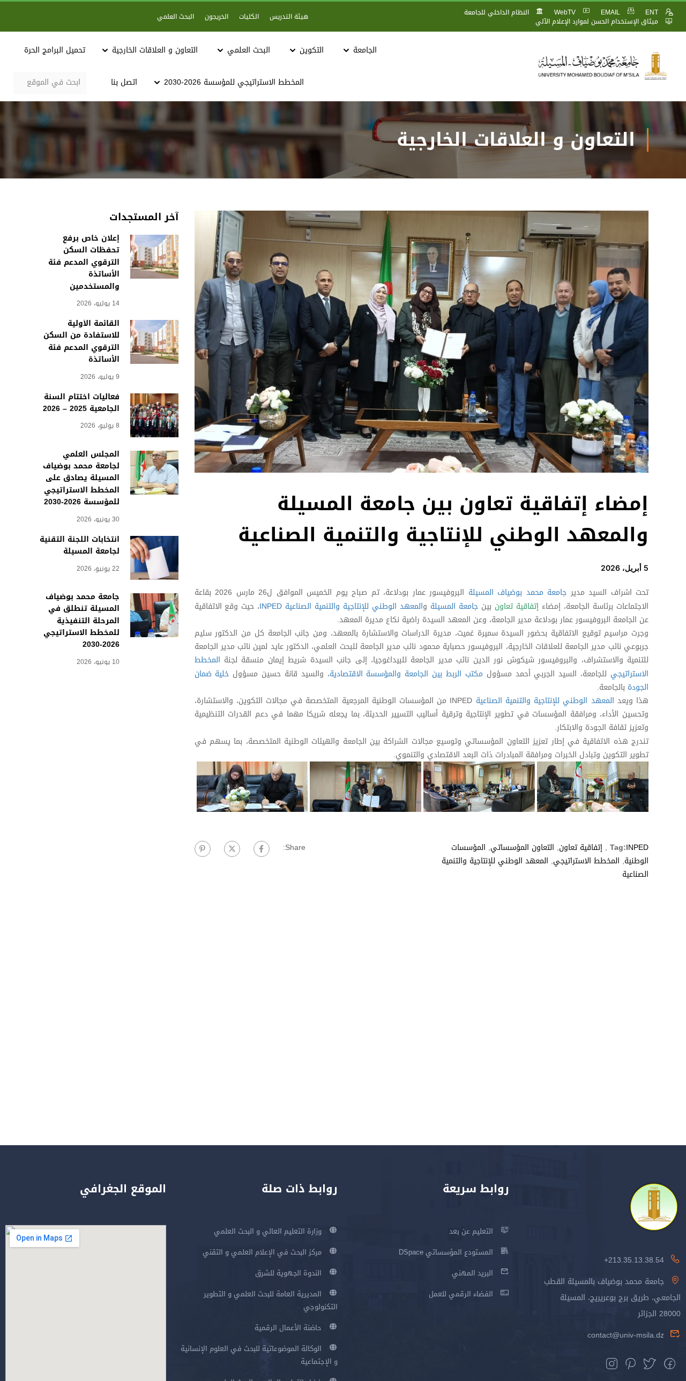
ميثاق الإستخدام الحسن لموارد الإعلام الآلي (596, 21)
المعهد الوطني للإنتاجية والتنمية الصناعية (354, 606)
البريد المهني (472, 1273)
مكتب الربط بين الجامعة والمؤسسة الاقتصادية (406, 674)
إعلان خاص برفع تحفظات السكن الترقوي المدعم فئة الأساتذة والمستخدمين (84, 262)
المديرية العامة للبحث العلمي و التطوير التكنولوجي (271, 1300)
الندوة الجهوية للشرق (288, 1273)
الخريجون (216, 17)
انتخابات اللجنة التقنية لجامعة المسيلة (80, 545)
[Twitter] (232, 849)
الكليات (249, 17)
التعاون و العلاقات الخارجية (155, 50)
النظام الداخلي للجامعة (496, 12)
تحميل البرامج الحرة (54, 50)
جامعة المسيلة (454, 606)
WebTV (565, 12)
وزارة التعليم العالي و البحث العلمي (268, 1231)
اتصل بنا (124, 82)
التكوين (312, 50)
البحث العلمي (175, 17)
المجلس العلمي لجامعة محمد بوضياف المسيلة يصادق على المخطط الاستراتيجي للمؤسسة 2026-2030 (81, 478)
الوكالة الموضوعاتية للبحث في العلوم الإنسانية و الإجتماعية (259, 1355)
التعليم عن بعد (471, 1231)
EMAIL (610, 12)
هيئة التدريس (289, 17)
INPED (270, 606)
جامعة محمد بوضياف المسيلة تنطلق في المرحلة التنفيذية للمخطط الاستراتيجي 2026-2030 (81, 620)
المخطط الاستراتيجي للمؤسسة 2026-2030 (234, 82)
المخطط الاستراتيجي (586, 861)
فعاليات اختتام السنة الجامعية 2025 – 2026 (81, 403)
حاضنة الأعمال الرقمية (288, 1327)
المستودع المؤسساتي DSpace (446, 1252)
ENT (651, 12)
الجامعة (365, 50)
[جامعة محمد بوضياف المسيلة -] (603, 66)
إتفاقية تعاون (580, 847)
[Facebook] (261, 849)
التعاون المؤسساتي (522, 847)
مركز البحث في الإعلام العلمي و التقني (262, 1252)
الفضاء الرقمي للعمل (461, 1294)
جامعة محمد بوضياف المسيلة (517, 592)
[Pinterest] (203, 849)
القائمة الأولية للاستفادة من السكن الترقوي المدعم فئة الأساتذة (81, 341)
